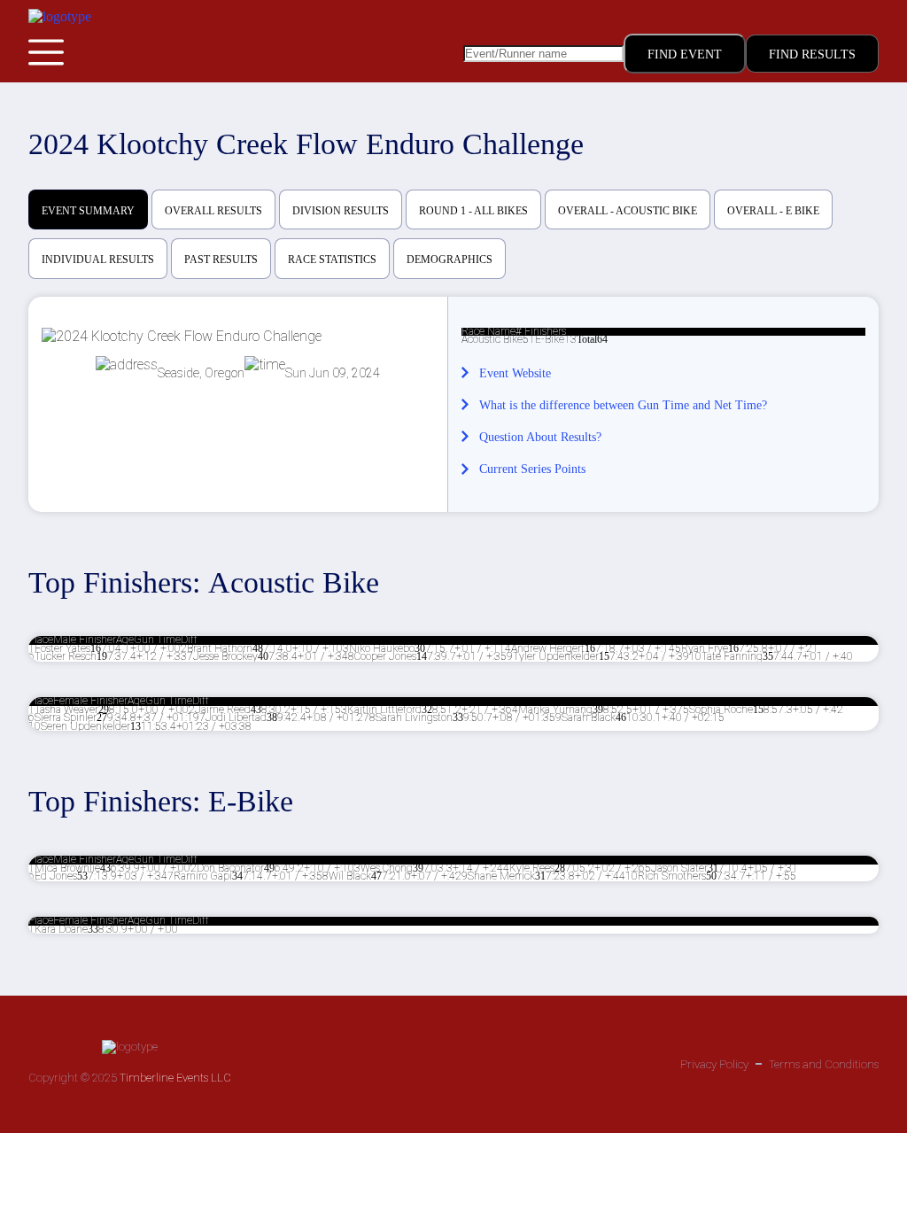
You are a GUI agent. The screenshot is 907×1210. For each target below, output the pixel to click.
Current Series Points (532, 469)
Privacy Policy (714, 1064)
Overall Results (213, 211)
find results (812, 54)
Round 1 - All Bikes (473, 211)
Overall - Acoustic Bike (627, 211)
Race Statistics (332, 259)
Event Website (515, 373)
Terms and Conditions (824, 1064)
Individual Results (98, 259)
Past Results (221, 259)
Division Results (340, 211)
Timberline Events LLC (175, 1077)
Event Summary (88, 211)
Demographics (449, 259)
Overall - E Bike (773, 211)
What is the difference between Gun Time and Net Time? (623, 405)
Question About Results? (540, 437)
